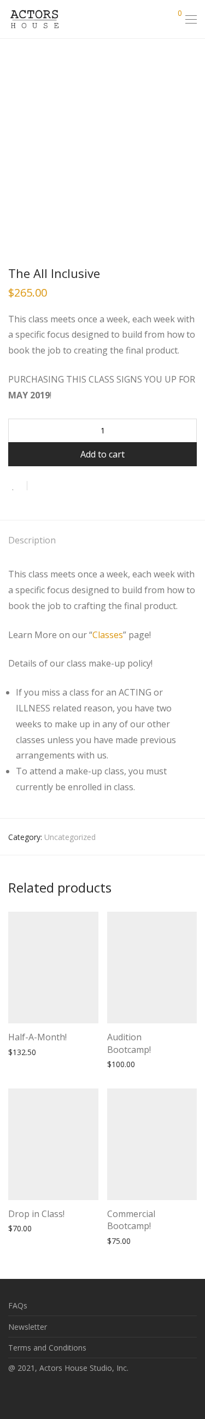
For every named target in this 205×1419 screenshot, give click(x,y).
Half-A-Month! (37, 1037)
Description (32, 540)
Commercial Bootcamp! (131, 1220)
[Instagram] (28, 1393)
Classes (107, 635)
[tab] (102, 541)
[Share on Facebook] (39, 485)
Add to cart (102, 454)
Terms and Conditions (47, 1347)
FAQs (17, 1305)
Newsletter (27, 1327)
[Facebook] (11, 1393)
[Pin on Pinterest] (71, 485)
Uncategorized (70, 837)
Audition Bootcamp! (129, 1043)
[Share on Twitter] (55, 485)
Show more (68, 1051)
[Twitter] (45, 1393)
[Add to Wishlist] (17, 485)
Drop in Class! (36, 1214)
